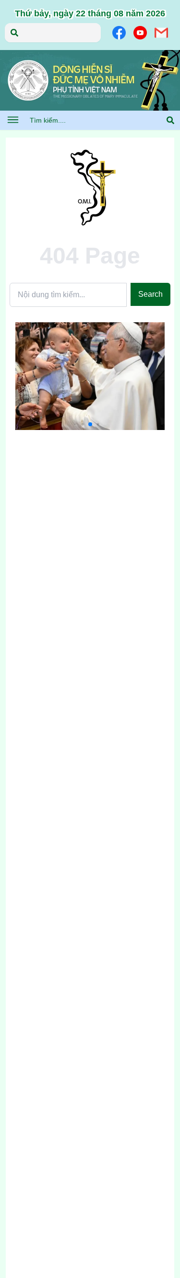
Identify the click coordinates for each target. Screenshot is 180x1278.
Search (150, 294)
